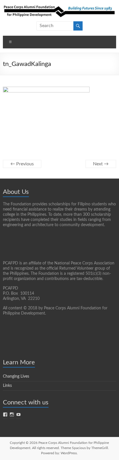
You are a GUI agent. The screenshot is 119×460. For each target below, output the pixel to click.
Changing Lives (16, 376)
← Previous (22, 164)
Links (7, 386)
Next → (101, 164)
